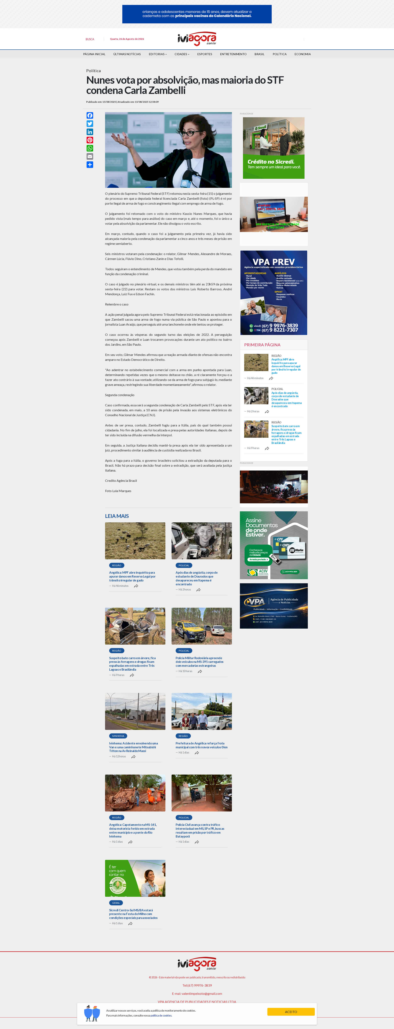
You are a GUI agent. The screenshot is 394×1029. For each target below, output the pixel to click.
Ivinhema (118, 735)
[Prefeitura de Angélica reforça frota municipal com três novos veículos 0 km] (202, 711)
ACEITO (291, 1012)
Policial (184, 565)
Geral (116, 902)
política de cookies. (161, 1015)
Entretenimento (233, 54)
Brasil (260, 54)
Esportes (204, 54)
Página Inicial (94, 54)
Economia (303, 54)
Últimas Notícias (127, 54)
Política (280, 54)
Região (116, 565)
